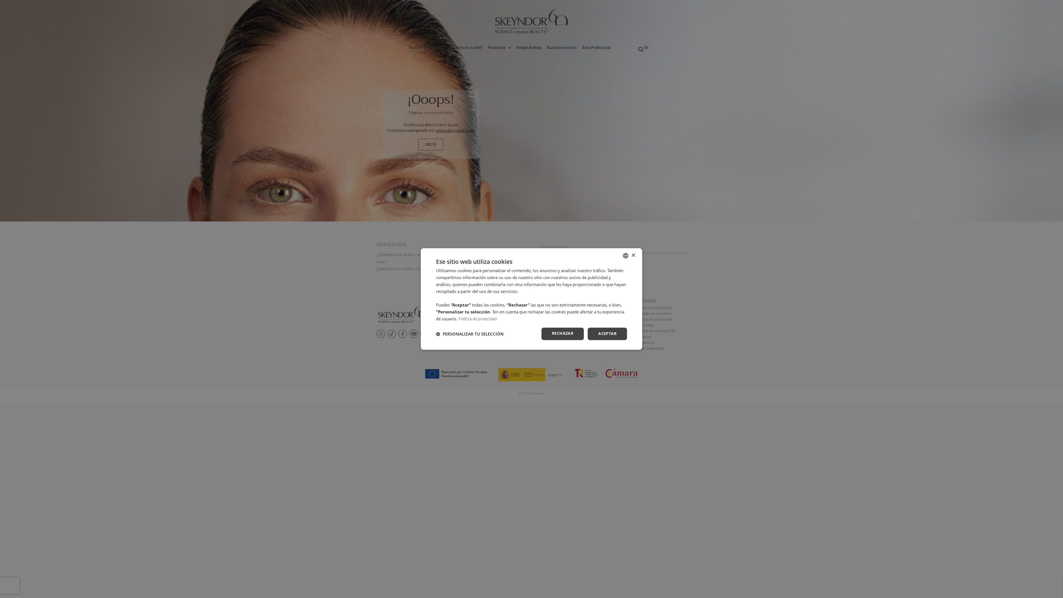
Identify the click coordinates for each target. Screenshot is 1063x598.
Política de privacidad (477, 318)
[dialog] (531, 299)
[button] (470, 334)
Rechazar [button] (562, 333)
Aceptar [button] (607, 333)
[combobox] (625, 255)
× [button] (633, 255)
